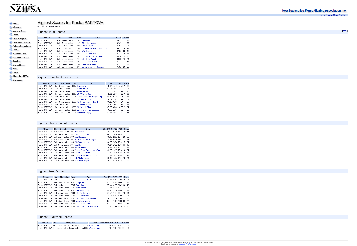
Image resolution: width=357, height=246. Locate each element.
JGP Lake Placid (89, 59)
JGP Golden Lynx (89, 54)
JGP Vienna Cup (89, 43)
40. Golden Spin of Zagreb (92, 56)
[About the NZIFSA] (21, 74)
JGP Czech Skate (89, 62)
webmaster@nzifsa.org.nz (187, 244)
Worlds (78, 145)
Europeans (86, 40)
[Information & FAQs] (21, 40)
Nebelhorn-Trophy (89, 64)
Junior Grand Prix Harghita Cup (94, 48)
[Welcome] (21, 25)
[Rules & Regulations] (21, 44)
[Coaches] (21, 59)
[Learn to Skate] (21, 29)
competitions (333, 15)
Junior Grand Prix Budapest (93, 67)
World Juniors (87, 46)
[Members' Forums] (21, 55)
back (345, 31)
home (323, 15)
